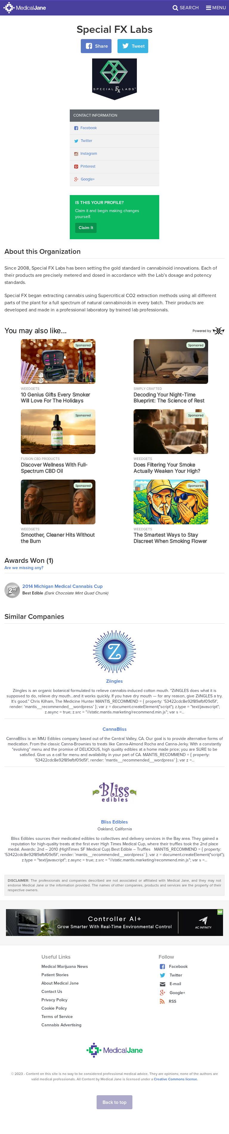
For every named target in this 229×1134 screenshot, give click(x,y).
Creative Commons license (175, 1079)
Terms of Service (57, 1016)
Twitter (86, 140)
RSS (172, 1001)
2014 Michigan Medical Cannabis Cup (62, 586)
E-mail (175, 983)
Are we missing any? (23, 568)
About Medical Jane (60, 983)
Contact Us (51, 991)
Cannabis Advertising (61, 1025)
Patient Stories (55, 974)
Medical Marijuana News (64, 966)
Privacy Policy (54, 999)
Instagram (89, 153)
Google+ (88, 179)
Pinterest (88, 166)
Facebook (89, 128)
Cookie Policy (54, 1008)
